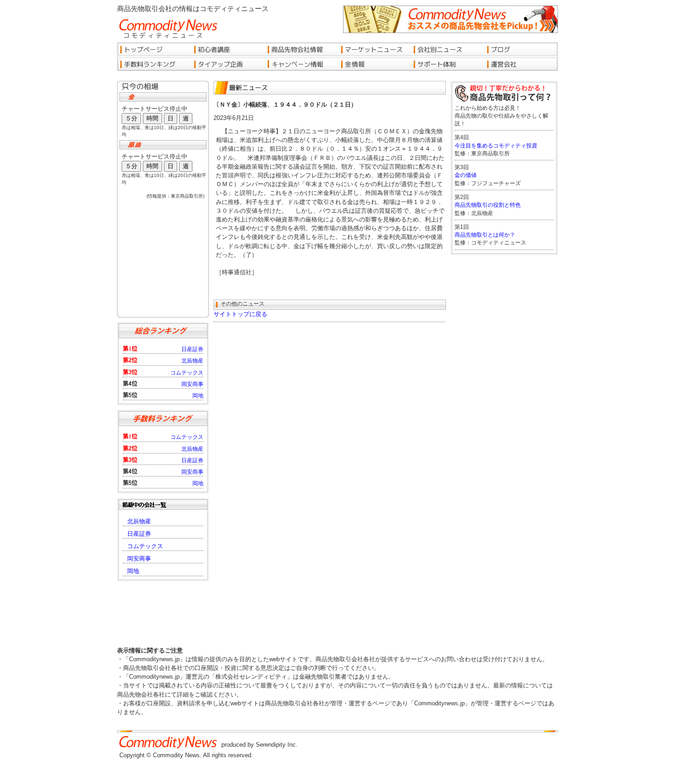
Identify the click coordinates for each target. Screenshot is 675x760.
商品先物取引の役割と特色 (488, 205)
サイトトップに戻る (240, 314)
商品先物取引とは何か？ (485, 235)
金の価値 (466, 175)
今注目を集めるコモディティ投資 (496, 145)
